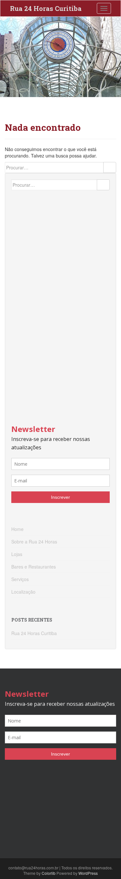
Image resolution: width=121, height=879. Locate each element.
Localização (23, 591)
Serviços (20, 579)
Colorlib (48, 873)
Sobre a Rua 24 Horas (34, 541)
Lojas (16, 554)
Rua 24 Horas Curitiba (46, 8)
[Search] (109, 167)
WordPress (88, 873)
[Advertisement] (59, 302)
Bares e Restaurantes (33, 566)
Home (17, 529)
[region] (60, 57)
